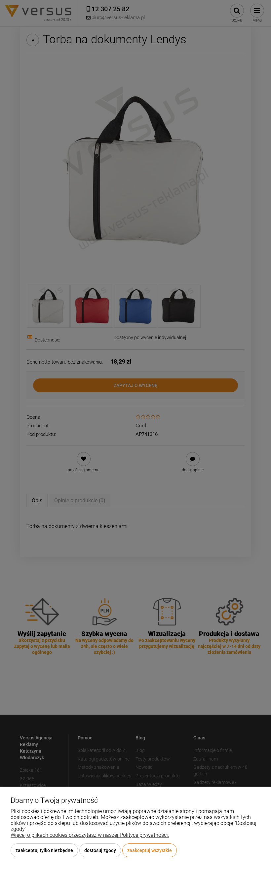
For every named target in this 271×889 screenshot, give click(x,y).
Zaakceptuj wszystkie (149, 850)
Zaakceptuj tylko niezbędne (44, 850)
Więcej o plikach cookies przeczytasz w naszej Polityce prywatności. (90, 835)
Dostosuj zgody (100, 850)
